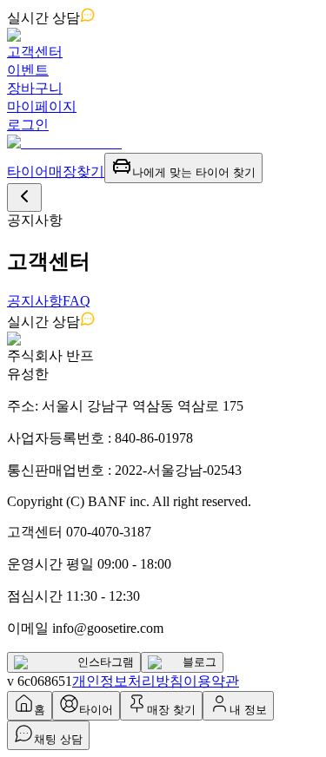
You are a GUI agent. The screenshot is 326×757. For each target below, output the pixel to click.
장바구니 (35, 88)
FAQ (76, 300)
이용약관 (211, 681)
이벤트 (28, 70)
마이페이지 (42, 106)
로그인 (28, 124)
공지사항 (35, 300)
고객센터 (35, 51)
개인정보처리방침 (127, 681)
